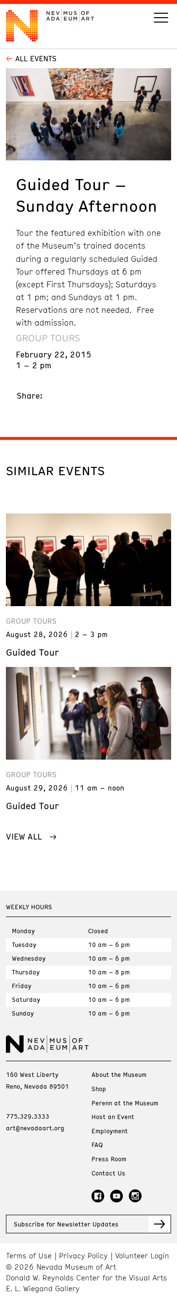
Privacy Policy (83, 1255)
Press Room (108, 1159)
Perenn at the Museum (124, 1103)
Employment (109, 1131)
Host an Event (112, 1117)
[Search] (161, 19)
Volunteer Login (142, 1255)
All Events (36, 58)
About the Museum (119, 1074)
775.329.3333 (27, 1116)
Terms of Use (29, 1255)
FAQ (97, 1145)
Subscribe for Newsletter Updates (66, 1224)
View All (24, 836)
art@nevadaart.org (35, 1128)
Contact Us (108, 1173)
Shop (98, 1089)
